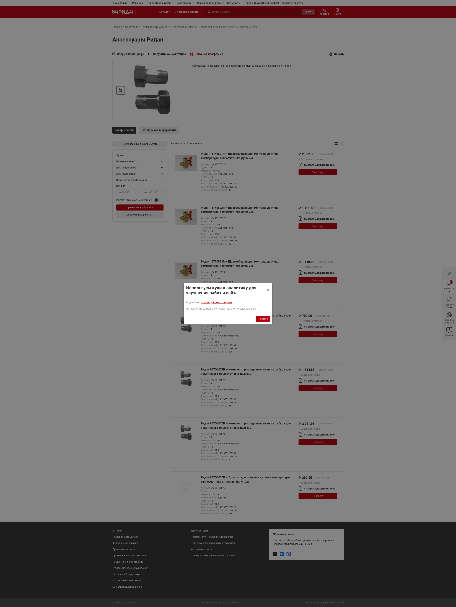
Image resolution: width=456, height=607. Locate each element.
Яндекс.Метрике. (222, 302)
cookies (205, 302)
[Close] (268, 290)
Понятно (263, 318)
